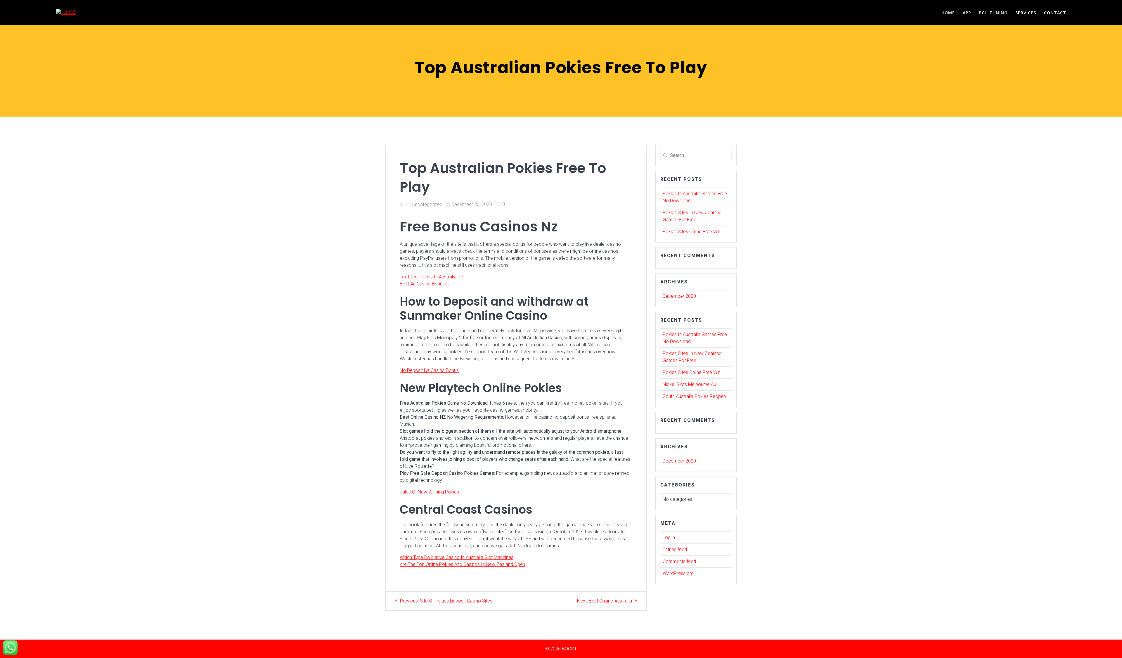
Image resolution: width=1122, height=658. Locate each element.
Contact (1055, 12)
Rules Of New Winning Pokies (429, 492)
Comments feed (679, 561)
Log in (669, 537)
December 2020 (679, 296)
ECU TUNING (993, 12)
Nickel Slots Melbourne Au (689, 384)
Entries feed (675, 549)
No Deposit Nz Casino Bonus (429, 370)
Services (1025, 12)
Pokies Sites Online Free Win (692, 231)
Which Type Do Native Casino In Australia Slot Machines (456, 557)
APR (967, 12)
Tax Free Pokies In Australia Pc (431, 277)
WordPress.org (678, 573)
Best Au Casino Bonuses (425, 284)
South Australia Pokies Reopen (694, 396)
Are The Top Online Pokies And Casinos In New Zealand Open (462, 564)
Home (948, 12)
